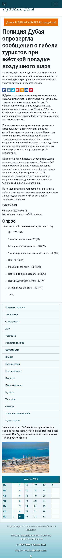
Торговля (10, 399)
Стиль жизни (12, 321)
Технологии (11, 314)
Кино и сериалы (14, 385)
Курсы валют (12, 420)
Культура (10, 378)
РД (4, 4)
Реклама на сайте (14, 342)
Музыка (9, 392)
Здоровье (10, 335)
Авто (8, 328)
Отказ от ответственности (25, 535)
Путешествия (12, 364)
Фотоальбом (12, 350)
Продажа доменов (15, 307)
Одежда (9, 406)
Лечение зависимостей (17, 413)
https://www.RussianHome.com (31, 550)
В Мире (9, 357)
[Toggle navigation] (56, 4)
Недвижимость (13, 371)
